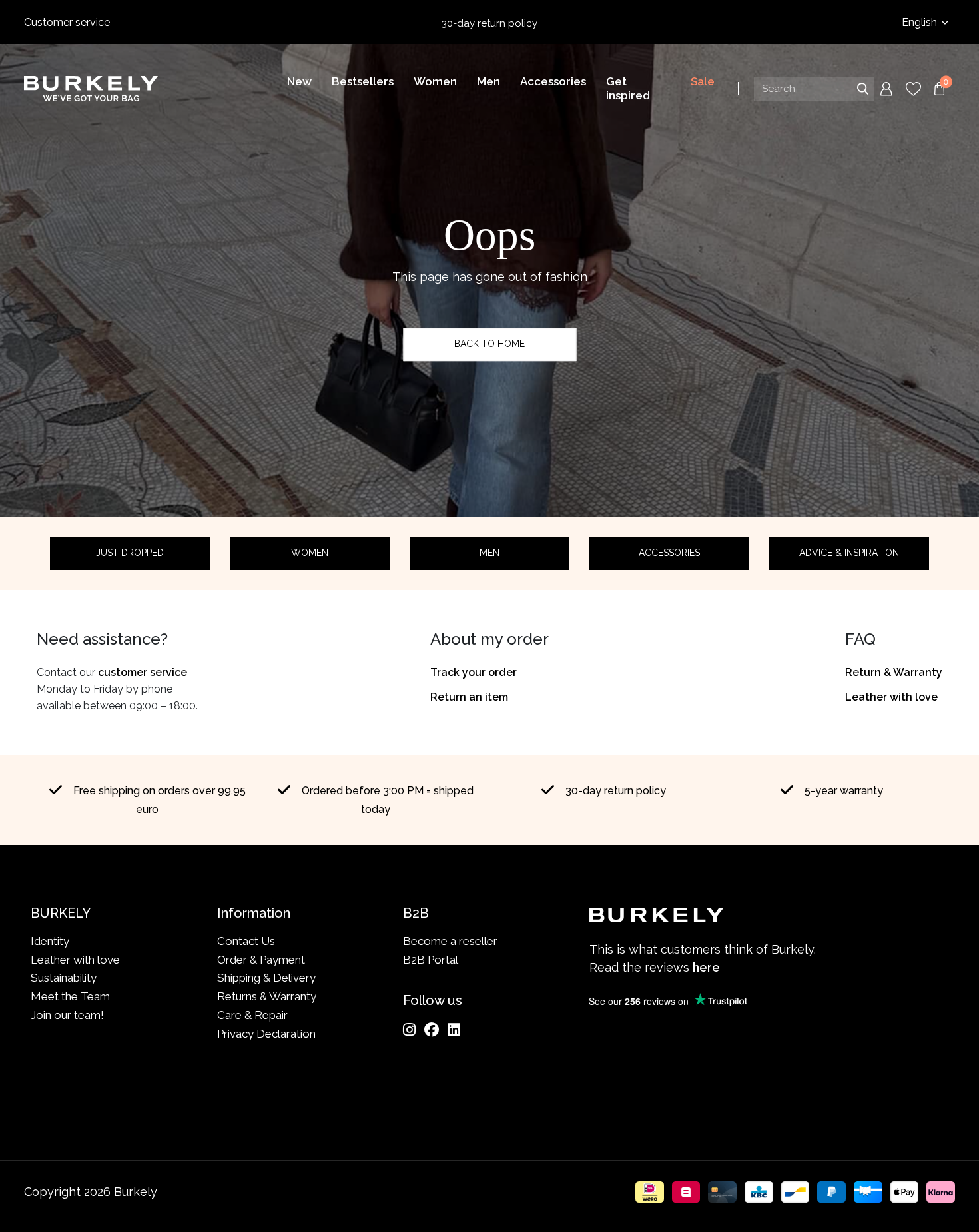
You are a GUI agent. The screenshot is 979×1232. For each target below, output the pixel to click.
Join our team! (67, 1015)
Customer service (67, 22)
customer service (142, 672)
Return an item (469, 697)
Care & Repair (252, 1015)
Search (862, 89)
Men (489, 552)
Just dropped (130, 552)
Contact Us (246, 941)
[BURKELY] (91, 88)
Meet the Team (70, 996)
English (921, 22)
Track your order (473, 672)
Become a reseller (450, 941)
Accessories (669, 552)
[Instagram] (409, 1029)
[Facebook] (431, 1029)
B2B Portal (430, 959)
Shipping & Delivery (266, 977)
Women (309, 552)
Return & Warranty (893, 672)
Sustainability (64, 977)
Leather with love (891, 697)
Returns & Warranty (266, 996)
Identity (50, 941)
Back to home (489, 343)
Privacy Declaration (266, 1033)
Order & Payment (261, 959)
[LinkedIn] (454, 1029)
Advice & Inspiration (849, 552)
